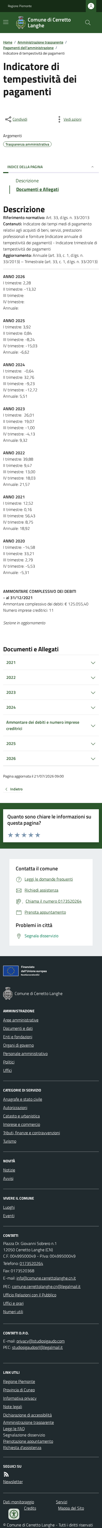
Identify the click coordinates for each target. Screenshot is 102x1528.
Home (7, 42)
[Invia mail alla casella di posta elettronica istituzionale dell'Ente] (46, 1278)
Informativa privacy (20, 1398)
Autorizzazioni (15, 1107)
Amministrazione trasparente (40, 42)
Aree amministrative (20, 1020)
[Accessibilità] (14, 1514)
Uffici (7, 1070)
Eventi (8, 1215)
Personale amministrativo (25, 1053)
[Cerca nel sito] (85, 22)
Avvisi (8, 1178)
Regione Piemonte (20, 6)
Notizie (9, 1170)
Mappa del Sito (71, 1508)
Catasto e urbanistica (21, 1116)
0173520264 (31, 1263)
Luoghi (9, 1207)
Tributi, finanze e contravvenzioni (31, 1133)
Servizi (61, 1502)
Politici (8, 1062)
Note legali (12, 1406)
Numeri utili (13, 1311)
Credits (30, 1508)
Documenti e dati (18, 1028)
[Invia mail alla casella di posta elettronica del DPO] (40, 1341)
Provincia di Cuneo (19, 1390)
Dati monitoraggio (18, 1502)
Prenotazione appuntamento (28, 1441)
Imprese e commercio (21, 1124)
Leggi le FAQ (14, 1428)
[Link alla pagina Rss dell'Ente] (6, 1474)
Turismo (9, 1141)
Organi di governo (18, 1045)
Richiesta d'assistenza (22, 1447)
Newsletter (13, 1481)
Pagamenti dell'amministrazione (28, 47)
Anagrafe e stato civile (22, 1099)
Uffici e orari (13, 1303)
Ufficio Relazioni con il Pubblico (29, 1295)
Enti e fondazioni (17, 1037)
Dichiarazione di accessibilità (27, 1415)
